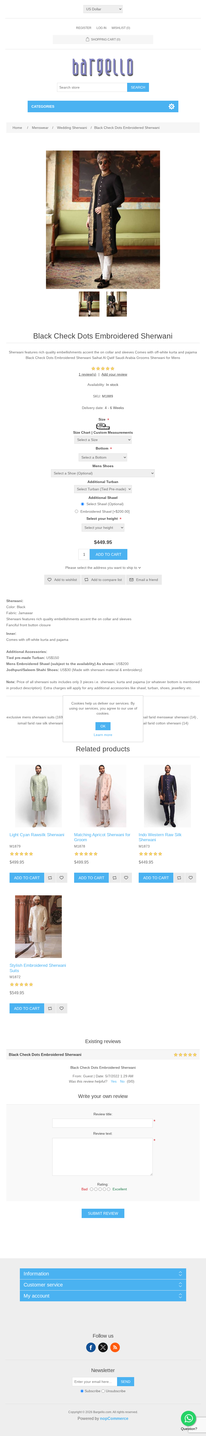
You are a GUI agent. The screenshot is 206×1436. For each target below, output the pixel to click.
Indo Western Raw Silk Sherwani (160, 837)
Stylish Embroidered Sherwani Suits (38, 968)
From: (77, 1076)
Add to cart (108, 554)
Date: (100, 1076)
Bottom (102, 448)
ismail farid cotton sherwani (159, 723)
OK (103, 726)
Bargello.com (95, 1431)
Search (138, 87)
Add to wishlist (65, 580)
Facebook (91, 1347)
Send (125, 1382)
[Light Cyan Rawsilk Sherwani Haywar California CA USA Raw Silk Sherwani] (38, 796)
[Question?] (188, 1418)
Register (83, 28)
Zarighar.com (121, 1431)
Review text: (103, 1133)
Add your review (114, 374)
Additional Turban (102, 482)
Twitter (103, 1347)
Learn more (103, 735)
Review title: (103, 1114)
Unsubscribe (116, 1391)
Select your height (102, 519)
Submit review (103, 1213)
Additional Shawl (103, 498)
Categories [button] (42, 106)
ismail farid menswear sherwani (164, 717)
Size (102, 419)
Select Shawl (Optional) (105, 504)
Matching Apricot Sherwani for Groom (102, 837)
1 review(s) (87, 374)
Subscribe (92, 1391)
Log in (101, 28)
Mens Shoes (103, 466)
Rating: (103, 1184)
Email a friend (147, 580)
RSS (115, 1347)
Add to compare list (106, 580)
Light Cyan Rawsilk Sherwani (37, 834)
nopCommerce (114, 1418)
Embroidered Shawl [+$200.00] (105, 511)
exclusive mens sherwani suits (31, 717)
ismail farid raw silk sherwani (40, 723)
